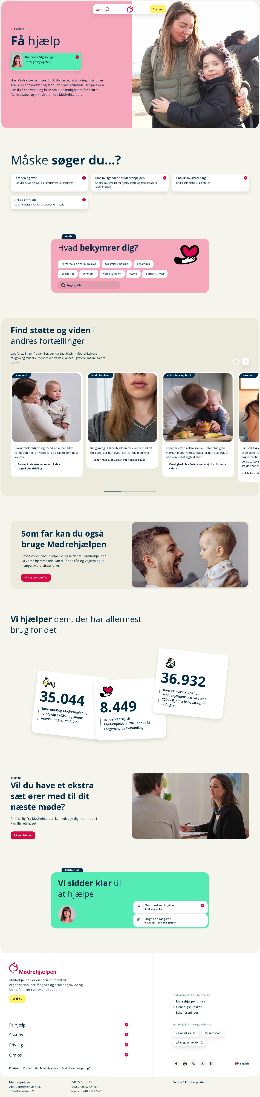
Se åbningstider (167, 923)
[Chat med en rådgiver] (170, 907)
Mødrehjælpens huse (190, 1001)
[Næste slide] (245, 361)
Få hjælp (17, 1025)
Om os (15, 1055)
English (243, 1064)
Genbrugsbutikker (189, 1007)
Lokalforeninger (187, 1012)
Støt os (16, 1035)
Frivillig (16, 1045)
